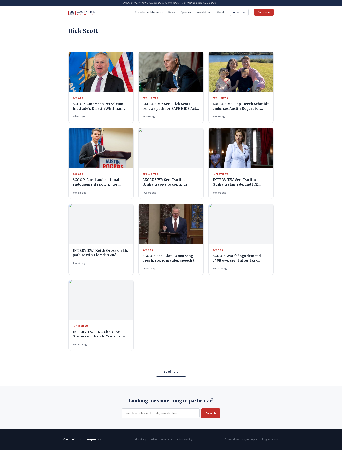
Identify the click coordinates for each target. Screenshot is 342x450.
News (171, 12)
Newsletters (203, 12)
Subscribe (264, 12)
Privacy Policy (184, 439)
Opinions (185, 12)
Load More (171, 371)
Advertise (239, 12)
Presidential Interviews (149, 12)
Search (211, 413)
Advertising (140, 439)
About (220, 12)
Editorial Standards (161, 439)
